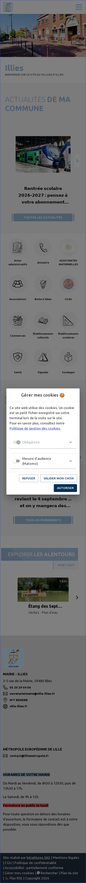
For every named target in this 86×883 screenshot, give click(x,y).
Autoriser (65, 488)
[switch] (14, 461)
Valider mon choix (59, 478)
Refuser (28, 478)
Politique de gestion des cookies (35, 428)
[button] (43, 442)
